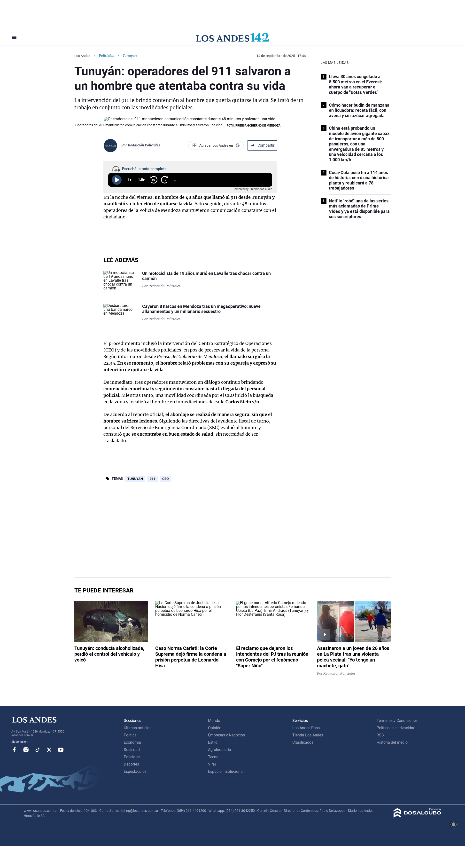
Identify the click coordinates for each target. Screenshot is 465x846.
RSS (380, 735)
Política (130, 735)
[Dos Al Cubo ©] (417, 816)
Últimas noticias (137, 728)
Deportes (131, 764)
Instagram (26, 750)
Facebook (14, 750)
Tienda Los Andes (307, 735)
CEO (109, 350)
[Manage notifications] (453, 824)
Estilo (212, 742)
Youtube (61, 750)
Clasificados (302, 742)
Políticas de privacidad (396, 728)
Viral (212, 764)
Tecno (213, 757)
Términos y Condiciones (397, 720)
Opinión (214, 728)
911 (234, 197)
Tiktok (37, 750)
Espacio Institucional (226, 771)
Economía (132, 742)
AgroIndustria (219, 749)
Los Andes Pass (306, 728)
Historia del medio (392, 742)
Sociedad (132, 749)
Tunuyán (261, 197)
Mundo (214, 720)
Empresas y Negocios (226, 735)
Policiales (106, 55)
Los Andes (82, 56)
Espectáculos (135, 771)
